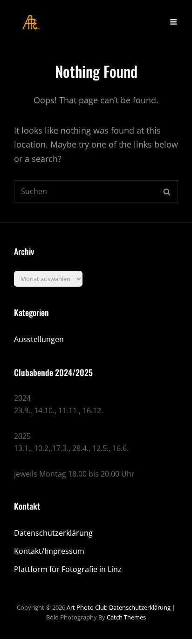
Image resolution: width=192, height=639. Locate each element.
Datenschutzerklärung (53, 533)
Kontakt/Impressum (49, 551)
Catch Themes (126, 617)
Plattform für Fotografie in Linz (68, 569)
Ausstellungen (39, 339)
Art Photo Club (87, 607)
